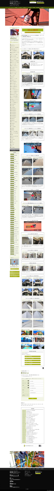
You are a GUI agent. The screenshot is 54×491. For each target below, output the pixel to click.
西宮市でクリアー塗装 (12, 184)
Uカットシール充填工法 (13, 182)
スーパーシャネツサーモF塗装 (13, 186)
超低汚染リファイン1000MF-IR (13, 180)
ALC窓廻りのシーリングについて (14, 223)
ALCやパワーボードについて (29, 435)
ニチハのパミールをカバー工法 (13, 161)
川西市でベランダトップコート (13, 176)
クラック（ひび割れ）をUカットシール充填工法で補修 (33, 429)
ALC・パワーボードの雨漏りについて (30, 416)
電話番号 (23, 385)
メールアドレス (23, 387)
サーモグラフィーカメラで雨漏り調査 (30, 410)
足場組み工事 (11, 213)
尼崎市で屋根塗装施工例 (13, 217)
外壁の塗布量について (28, 411)
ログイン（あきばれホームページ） (50, 490)
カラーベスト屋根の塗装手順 (29, 442)
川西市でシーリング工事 (13, 178)
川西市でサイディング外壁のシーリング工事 (32, 423)
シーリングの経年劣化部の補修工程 (31, 430)
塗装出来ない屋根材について (29, 417)
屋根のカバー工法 (12, 170)
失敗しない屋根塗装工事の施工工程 (30, 436)
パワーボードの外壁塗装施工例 (13, 172)
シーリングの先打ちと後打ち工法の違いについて (31, 437)
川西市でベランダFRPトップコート (30, 422)
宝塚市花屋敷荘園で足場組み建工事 (14, 227)
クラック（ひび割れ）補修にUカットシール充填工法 (32, 424)
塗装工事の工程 (12, 215)
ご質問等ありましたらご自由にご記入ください (25, 395)
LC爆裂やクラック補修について (14, 221)
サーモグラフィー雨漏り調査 (13, 155)
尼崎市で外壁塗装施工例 (13, 219)
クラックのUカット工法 (13, 209)
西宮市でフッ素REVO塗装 (13, 188)
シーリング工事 (12, 211)
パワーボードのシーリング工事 (13, 174)
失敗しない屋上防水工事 (13, 159)
